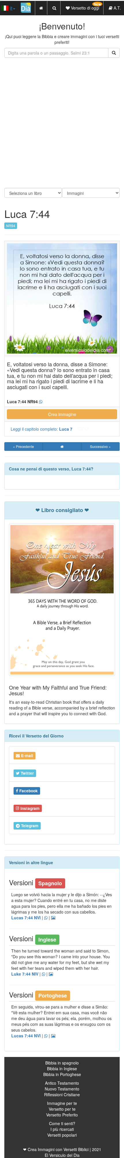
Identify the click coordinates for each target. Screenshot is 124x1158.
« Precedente (23, 446)
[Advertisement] (62, 123)
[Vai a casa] (62, 446)
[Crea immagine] (53, 918)
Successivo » (100, 446)
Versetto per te (62, 1109)
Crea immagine (62, 414)
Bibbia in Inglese (62, 1068)
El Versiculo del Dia (62, 1155)
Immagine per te (62, 1103)
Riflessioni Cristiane (62, 1094)
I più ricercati (62, 1129)
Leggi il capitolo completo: (41, 429)
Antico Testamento (62, 1083)
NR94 (10, 225)
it (10, 8)
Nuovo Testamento (62, 1089)
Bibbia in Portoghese (62, 1074)
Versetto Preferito (62, 1115)
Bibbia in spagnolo (62, 1063)
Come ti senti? (62, 1123)
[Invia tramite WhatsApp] (40, 402)
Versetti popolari (62, 1135)
